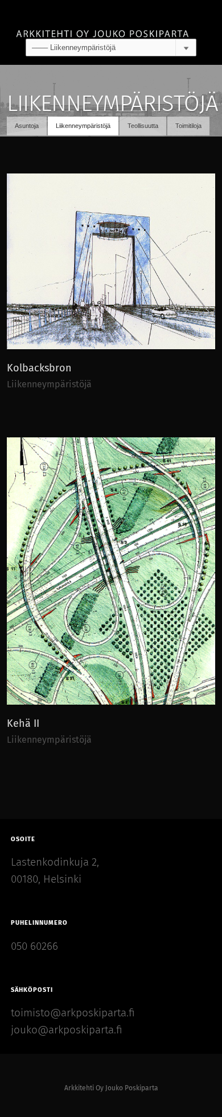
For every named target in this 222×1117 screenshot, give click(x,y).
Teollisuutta (143, 125)
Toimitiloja (188, 125)
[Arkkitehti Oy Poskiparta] (111, 19)
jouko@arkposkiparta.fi (66, 1030)
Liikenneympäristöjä (83, 125)
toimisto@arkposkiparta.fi (73, 1013)
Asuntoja (27, 125)
